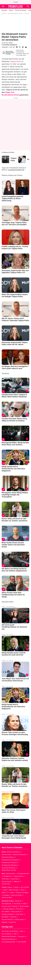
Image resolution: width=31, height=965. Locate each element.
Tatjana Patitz (15, 61)
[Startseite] (15, 6)
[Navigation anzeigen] (3, 6)
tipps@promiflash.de (16, 170)
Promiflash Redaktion (9, 44)
